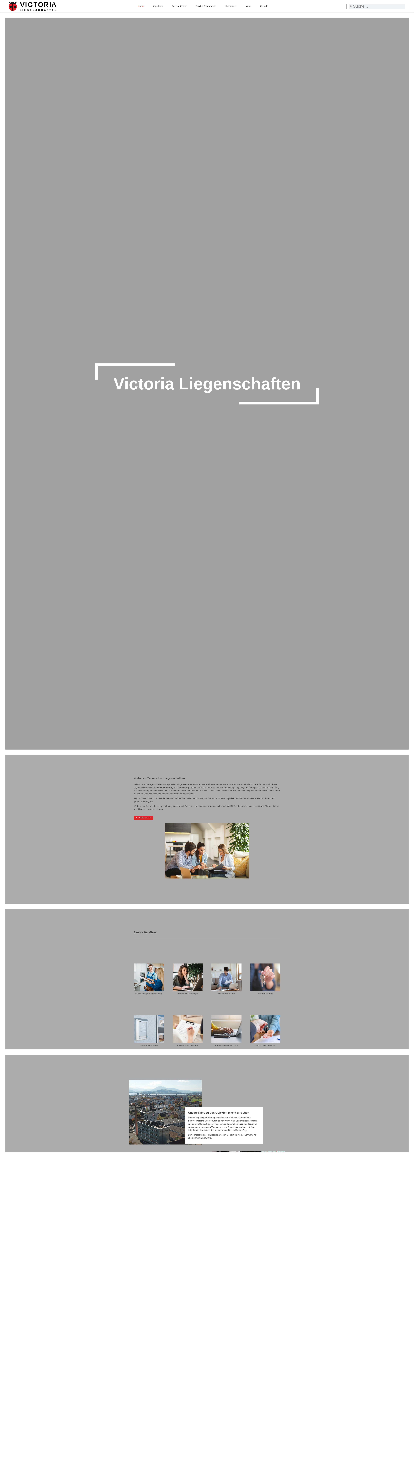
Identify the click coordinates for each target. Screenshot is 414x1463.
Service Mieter (179, 6)
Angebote (158, 6)
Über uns (229, 6)
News (248, 6)
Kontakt (264, 6)
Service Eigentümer (206, 6)
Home (141, 6)
